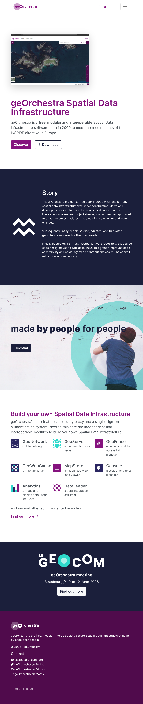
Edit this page (23, 688)
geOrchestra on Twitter (29, 664)
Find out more (23, 516)
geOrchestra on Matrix (29, 674)
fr (100, 6)
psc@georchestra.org (28, 659)
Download (50, 144)
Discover (21, 144)
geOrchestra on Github (29, 669)
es (105, 6)
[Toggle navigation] (125, 6)
